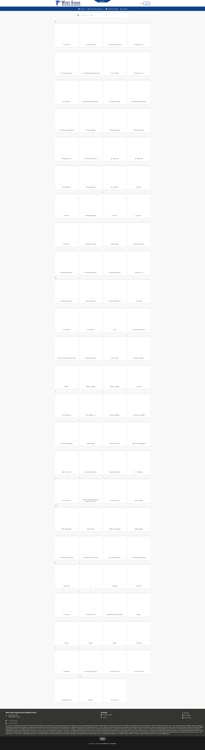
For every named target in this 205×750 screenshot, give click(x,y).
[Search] (141, 3)
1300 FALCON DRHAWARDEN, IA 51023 (14, 716)
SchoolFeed (113, 743)
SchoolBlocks (105, 743)
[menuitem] (82, 9)
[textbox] (104, 15)
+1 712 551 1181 (12, 721)
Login (102, 739)
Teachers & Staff (107, 715)
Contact (105, 717)
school (104, 712)
